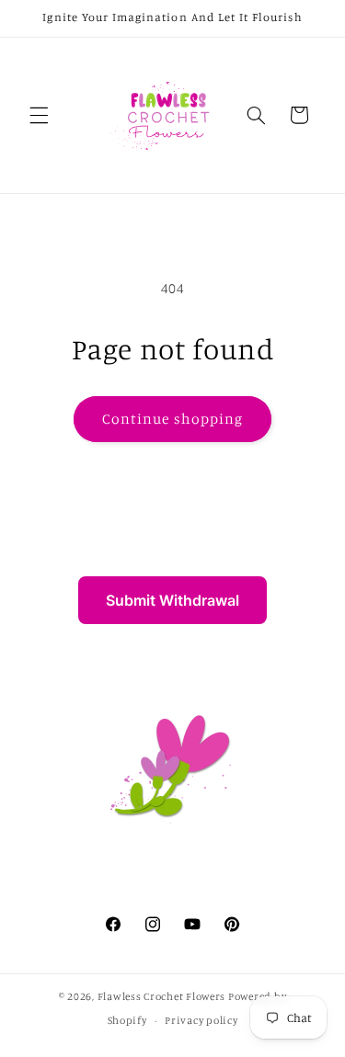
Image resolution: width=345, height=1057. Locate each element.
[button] (38, 115)
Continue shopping (172, 418)
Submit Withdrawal (172, 600)
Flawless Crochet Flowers (162, 996)
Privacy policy (201, 1020)
